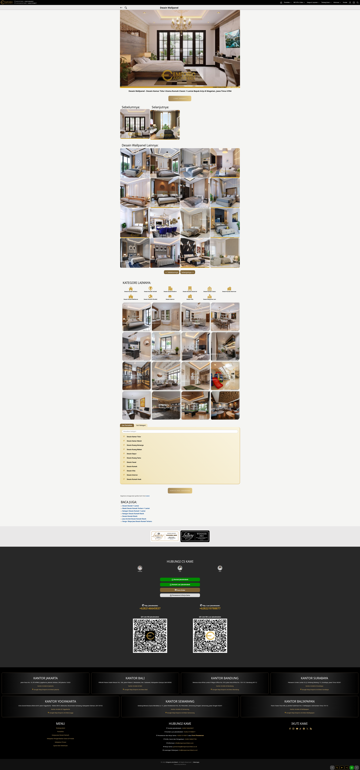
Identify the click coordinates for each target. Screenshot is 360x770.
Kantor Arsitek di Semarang (180, 709)
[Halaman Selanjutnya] (357, 768)
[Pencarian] (357, 2)
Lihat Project (179, 98)
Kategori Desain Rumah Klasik (133, 514)
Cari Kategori (141, 425)
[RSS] (311, 729)
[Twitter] (307, 730)
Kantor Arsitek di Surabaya (314, 686)
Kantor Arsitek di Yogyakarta (60, 709)
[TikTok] (301, 729)
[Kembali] (121, 7)
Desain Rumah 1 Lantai (130, 506)
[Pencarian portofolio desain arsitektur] (337, 768)
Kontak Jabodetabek (180, 579)
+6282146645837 (29, 1)
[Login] (350, 2)
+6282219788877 (32, 3)
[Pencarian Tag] (125, 7)
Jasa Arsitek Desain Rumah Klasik (134, 519)
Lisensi (148, 496)
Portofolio (287, 2)
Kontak (345, 2)
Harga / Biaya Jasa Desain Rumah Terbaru (137, 521)
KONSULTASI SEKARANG (180, 490)
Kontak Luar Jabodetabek (181, 584)
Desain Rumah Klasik (129, 516)
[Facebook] (290, 729)
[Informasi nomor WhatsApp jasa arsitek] (352, 768)
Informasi (336, 2)
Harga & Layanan (312, 2)
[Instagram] (293, 729)
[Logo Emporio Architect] (6, 2)
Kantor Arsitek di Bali (135, 686)
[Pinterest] (304, 729)
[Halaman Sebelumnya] (332, 768)
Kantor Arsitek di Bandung (225, 686)
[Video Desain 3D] (342, 768)
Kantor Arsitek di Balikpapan (299, 709)
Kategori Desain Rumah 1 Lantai (133, 511)
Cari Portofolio (127, 425)
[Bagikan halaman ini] (347, 768)
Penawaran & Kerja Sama (181, 595)
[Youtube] (297, 729)
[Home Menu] (281, 2)
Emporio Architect (172, 762)
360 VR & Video (298, 2)
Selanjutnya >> (187, 272)
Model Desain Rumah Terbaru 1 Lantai (136, 508)
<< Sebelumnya (171, 272)
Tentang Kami (325, 2)
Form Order (180, 589)
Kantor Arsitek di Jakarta (46, 686)
